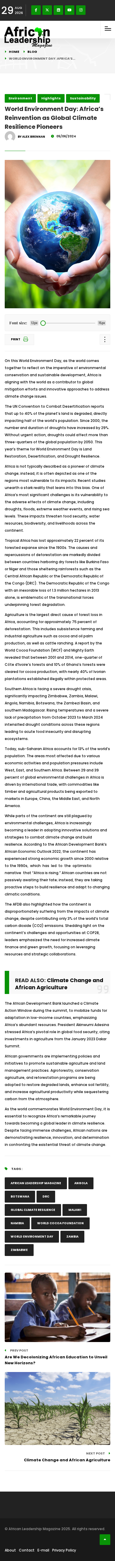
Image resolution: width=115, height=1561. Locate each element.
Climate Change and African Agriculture (59, 984)
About (10, 1550)
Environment (20, 98)
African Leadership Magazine (36, 1183)
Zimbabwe (19, 1250)
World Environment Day (32, 1236)
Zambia (72, 1236)
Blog (32, 51)
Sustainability (83, 98)
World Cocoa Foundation (60, 1223)
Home (14, 51)
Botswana (20, 1196)
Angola (81, 1183)
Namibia (17, 1223)
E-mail (43, 1550)
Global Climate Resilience (33, 1210)
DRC (45, 1196)
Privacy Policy (64, 1550)
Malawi (74, 1210)
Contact (26, 1550)
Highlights (51, 98)
